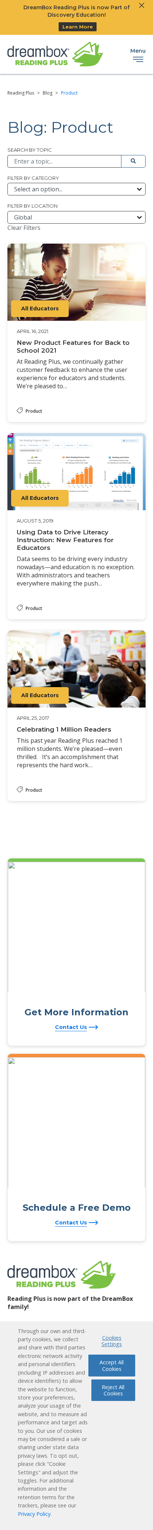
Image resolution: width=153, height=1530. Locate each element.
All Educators (40, 308)
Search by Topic (29, 150)
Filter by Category (33, 178)
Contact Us (71, 1027)
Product (34, 411)
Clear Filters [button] (23, 228)
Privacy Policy (34, 1513)
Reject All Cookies (113, 1390)
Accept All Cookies (112, 1365)
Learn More (77, 27)
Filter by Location (32, 206)
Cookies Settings (111, 1341)
